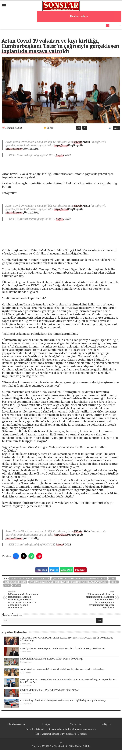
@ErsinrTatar (81, 142)
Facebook (41, 570)
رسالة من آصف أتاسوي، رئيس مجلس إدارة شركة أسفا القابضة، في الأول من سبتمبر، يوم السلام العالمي (62, 669)
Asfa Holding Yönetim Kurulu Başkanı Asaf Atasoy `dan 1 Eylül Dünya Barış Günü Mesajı (63, 700)
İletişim (105, 724)
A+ (79, 128)
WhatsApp (66, 570)
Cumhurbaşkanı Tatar (15, 582)
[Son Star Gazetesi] (61, 6)
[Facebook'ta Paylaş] (16, 556)
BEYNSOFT (70, 734)
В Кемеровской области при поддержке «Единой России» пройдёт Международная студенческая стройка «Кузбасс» (100, 600)
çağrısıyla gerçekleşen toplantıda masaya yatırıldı (79, 579)
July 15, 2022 (63, 155)
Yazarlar (76, 724)
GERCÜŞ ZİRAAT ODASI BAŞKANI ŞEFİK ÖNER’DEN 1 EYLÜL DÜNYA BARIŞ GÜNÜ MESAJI (62, 648)
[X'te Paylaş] (24, 556)
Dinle (116, 128)
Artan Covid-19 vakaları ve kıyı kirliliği (29, 579)
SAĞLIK (17, 585)
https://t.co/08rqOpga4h (68, 145)
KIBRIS (114, 582)
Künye (46, 724)
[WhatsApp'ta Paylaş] (31, 556)
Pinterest (80, 570)
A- (85, 128)
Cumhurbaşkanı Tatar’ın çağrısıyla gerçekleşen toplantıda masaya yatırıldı (68, 582)
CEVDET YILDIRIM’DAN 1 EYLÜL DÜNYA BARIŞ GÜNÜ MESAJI (49, 690)
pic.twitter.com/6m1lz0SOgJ (22, 148)
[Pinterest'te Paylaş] (39, 556)
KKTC (7, 585)
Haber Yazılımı (42, 734)
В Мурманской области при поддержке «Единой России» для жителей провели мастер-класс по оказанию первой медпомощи (23, 600)
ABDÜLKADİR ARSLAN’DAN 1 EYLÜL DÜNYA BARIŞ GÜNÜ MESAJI (51, 659)
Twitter (54, 570)
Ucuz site (82, 734)
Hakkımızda (16, 724)
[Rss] (61, 742)
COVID (112, 579)
